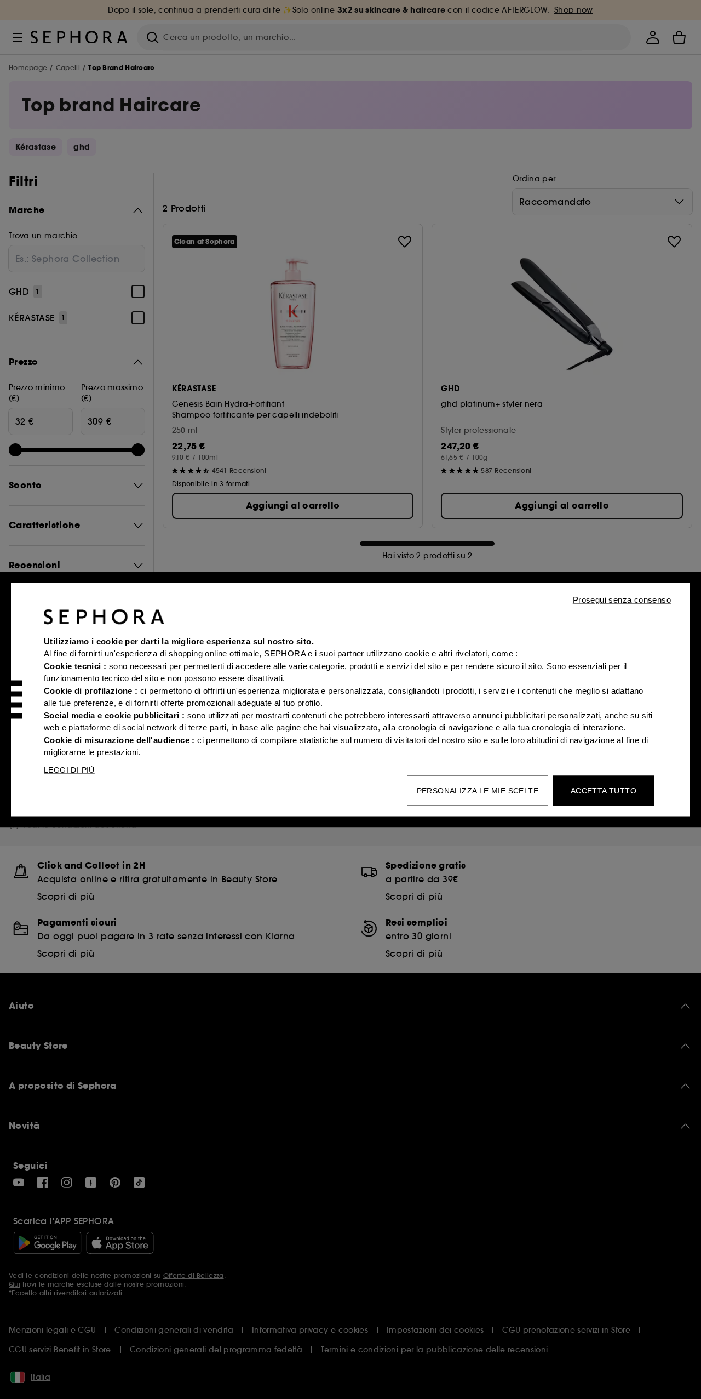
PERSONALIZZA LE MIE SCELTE (477, 790)
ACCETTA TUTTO (603, 790)
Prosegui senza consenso (622, 599)
